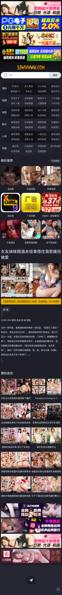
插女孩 (15, 146)
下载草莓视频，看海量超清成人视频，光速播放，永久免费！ (31, 301)
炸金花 (29, 91)
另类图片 (55, 127)
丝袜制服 (29, 103)
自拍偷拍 (29, 98)
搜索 (55, 75)
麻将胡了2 (15, 91)
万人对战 (42, 86)
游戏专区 (55, 86)
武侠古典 (55, 134)
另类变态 (55, 115)
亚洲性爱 (15, 110)
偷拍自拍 (29, 110)
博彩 (4, 88)
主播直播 (42, 103)
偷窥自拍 (15, 122)
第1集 (5, 309)
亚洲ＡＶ (15, 98)
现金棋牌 (42, 91)
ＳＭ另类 (55, 103)
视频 (4, 100)
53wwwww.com (31, 68)
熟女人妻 (15, 103)
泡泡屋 (29, 151)
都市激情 (15, 134)
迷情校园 (15, 139)
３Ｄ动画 (55, 98)
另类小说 (29, 139)
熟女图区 (42, 127)
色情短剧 (42, 151)
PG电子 (15, 86)
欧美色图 (42, 122)
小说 (4, 136)
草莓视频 (42, 146)
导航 (4, 148)
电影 (4, 112)
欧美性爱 (55, 110)
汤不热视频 (55, 146)
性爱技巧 (55, 139)
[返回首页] (58, 589)
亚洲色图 (29, 122)
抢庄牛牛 (55, 91)
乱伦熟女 (42, 115)
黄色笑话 (42, 139)
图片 (4, 124)
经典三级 (29, 115)
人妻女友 (42, 134)
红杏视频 (15, 151)
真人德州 (29, 86)
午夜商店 (29, 146)
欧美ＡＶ (42, 98)
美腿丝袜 (15, 127)
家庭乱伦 (29, 134)
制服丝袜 (15, 115)
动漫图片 (55, 122)
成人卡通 (42, 110)
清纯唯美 (29, 127)
